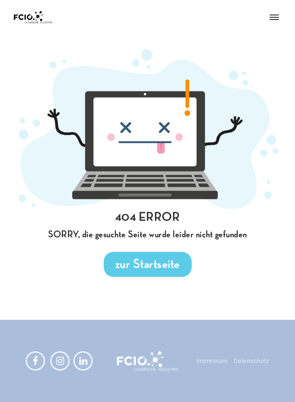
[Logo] (53, 17)
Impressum (212, 360)
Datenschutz (251, 360)
